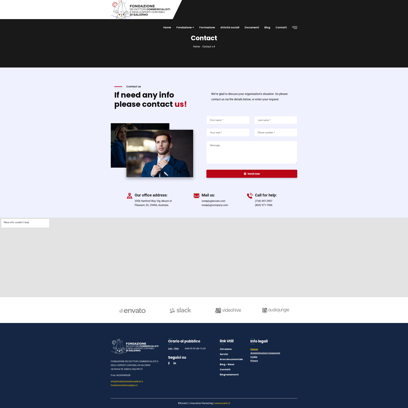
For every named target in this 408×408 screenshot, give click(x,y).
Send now (254, 173)
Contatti (225, 369)
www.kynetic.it (222, 403)
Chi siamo (226, 349)
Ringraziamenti (229, 374)
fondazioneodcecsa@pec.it (124, 385)
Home (196, 46)
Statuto (254, 349)
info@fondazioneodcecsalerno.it (127, 381)
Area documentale (231, 359)
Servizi (224, 354)
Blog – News (227, 364)
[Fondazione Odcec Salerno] (140, 9)
